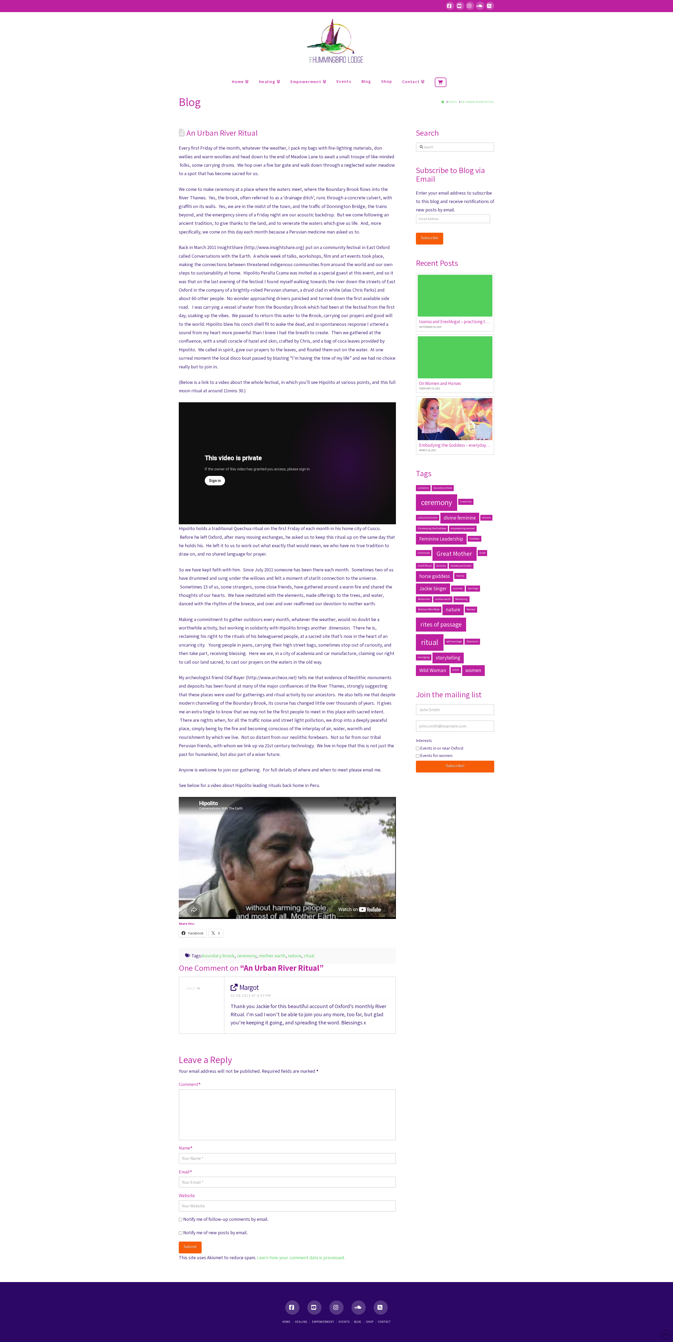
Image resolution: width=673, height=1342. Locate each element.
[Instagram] (470, 6)
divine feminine (460, 518)
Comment (190, 1084)
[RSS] (490, 6)
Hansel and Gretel (461, 565)
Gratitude (424, 553)
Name (185, 1148)
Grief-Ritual (425, 565)
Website (187, 1195)
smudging (424, 657)
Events (344, 1322)
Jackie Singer (433, 588)
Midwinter (424, 599)
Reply (192, 988)
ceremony (246, 956)
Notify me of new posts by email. (215, 1232)
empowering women (463, 528)
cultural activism (427, 517)
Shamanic (472, 641)
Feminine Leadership (441, 539)
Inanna (460, 575)
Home (286, 1322)
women (473, 670)
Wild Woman (432, 670)
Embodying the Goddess (432, 528)
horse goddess (434, 576)
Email (185, 1172)
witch (455, 670)
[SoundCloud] (480, 6)
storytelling (448, 657)
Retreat (471, 609)
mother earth (272, 956)
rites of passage (441, 624)
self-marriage (454, 641)
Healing (301, 1322)
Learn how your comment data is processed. (301, 1257)
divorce (486, 517)
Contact (384, 1322)
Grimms (441, 565)
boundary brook (218, 956)
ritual (309, 956)
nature (294, 956)
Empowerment (323, 1322)
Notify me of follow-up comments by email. (225, 1219)
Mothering (461, 599)
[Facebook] (450, 6)
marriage (473, 588)
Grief (482, 553)
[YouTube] (460, 6)
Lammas (458, 588)
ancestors (423, 488)
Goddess (474, 538)
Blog (357, 1322)
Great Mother (454, 553)
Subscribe (429, 238)
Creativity (466, 501)
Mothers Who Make (429, 609)
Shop (370, 1322)
